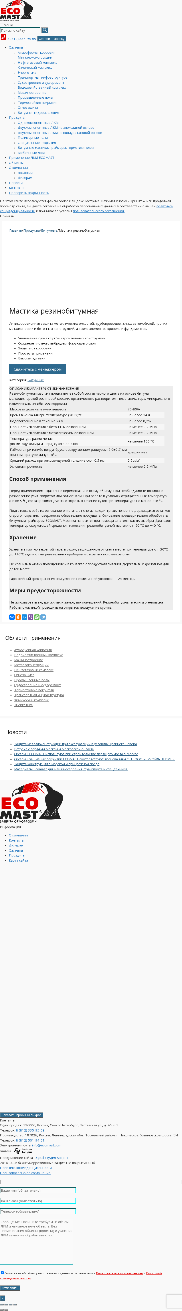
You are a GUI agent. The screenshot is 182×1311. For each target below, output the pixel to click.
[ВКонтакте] (12, 617)
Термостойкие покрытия (37, 102)
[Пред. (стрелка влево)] (2, 1310)
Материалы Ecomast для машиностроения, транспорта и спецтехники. (71, 769)
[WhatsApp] (37, 617)
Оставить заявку (51, 39)
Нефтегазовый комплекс (37, 62)
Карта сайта (18, 860)
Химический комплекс (35, 67)
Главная (15, 230)
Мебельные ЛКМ (31, 152)
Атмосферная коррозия (36, 52)
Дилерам (25, 177)
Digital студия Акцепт (51, 1157)
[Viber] (30, 617)
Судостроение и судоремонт (41, 82)
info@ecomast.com (46, 1145)
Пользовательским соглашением (119, 1273)
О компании (18, 167)
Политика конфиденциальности (26, 1167)
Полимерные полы (33, 137)
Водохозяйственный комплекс (42, 87)
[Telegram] (43, 617)
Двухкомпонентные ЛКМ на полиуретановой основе (60, 132)
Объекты (16, 162)
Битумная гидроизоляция (38, 112)
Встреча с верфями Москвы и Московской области (54, 749)
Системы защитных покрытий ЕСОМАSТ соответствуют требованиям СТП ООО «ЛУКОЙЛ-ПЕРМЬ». (94, 759)
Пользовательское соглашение (25, 1172)
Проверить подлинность (29, 192)
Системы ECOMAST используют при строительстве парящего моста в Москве (76, 754)
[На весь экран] (6, 1304)
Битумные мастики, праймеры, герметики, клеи (56, 147)
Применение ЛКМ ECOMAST (31, 157)
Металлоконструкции (35, 57)
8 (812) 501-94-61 (30, 1140)
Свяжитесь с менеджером (38, 369)
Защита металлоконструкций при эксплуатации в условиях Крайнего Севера (75, 744)
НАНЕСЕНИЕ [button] (68, 388)
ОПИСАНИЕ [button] (18, 388)
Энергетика (27, 72)
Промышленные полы (35, 97)
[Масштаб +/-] (2, 1304)
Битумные (49, 230)
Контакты (16, 187)
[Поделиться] (10, 1304)
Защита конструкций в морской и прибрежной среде (56, 764)
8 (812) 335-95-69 (22, 38)
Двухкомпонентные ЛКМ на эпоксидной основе (56, 127)
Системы (16, 47)
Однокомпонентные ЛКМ (38, 122)
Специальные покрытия (37, 142)
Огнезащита (28, 107)
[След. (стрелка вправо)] (6, 1310)
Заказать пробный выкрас (21, 1115)
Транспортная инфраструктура (42, 77)
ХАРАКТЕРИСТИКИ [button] (43, 388)
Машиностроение (32, 92)
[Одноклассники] (18, 617)
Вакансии (25, 172)
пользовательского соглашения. (99, 211)
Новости (16, 182)
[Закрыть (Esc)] (15, 1304)
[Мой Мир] (24, 617)
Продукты (17, 117)
